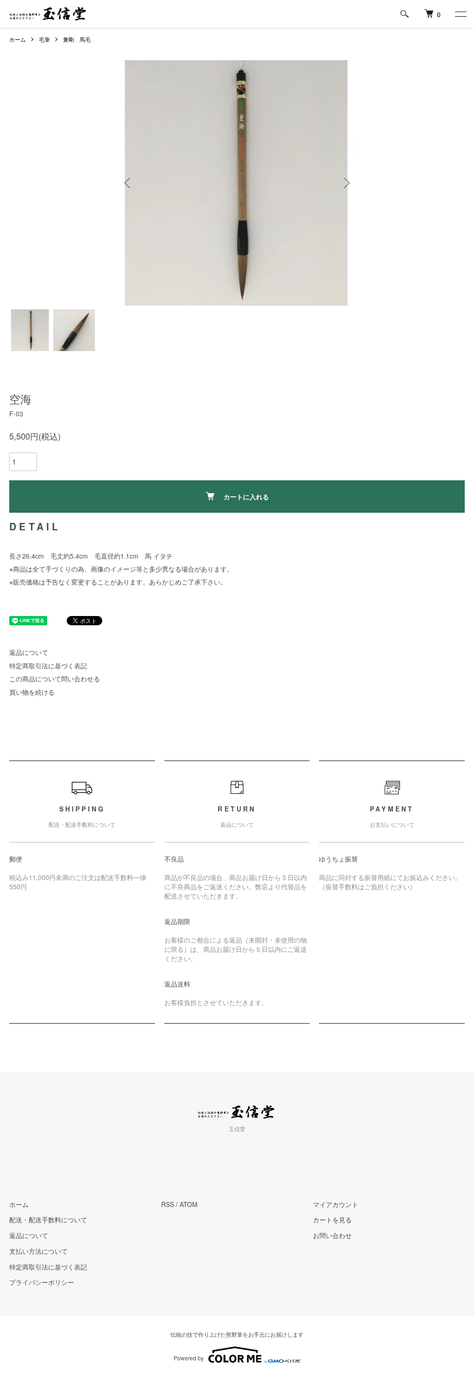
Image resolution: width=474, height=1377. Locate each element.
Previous (128, 183)
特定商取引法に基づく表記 (48, 665)
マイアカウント (335, 1204)
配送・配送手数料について (48, 1219)
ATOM (189, 1204)
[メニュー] (460, 14)
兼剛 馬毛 (77, 39)
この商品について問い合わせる (54, 678)
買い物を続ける (32, 692)
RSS (167, 1204)
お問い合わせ (332, 1235)
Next (346, 183)
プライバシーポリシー (41, 1282)
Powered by (189, 1358)
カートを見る (332, 1219)
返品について (28, 652)
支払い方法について (38, 1251)
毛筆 (44, 39)
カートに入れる (246, 496)
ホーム (17, 39)
